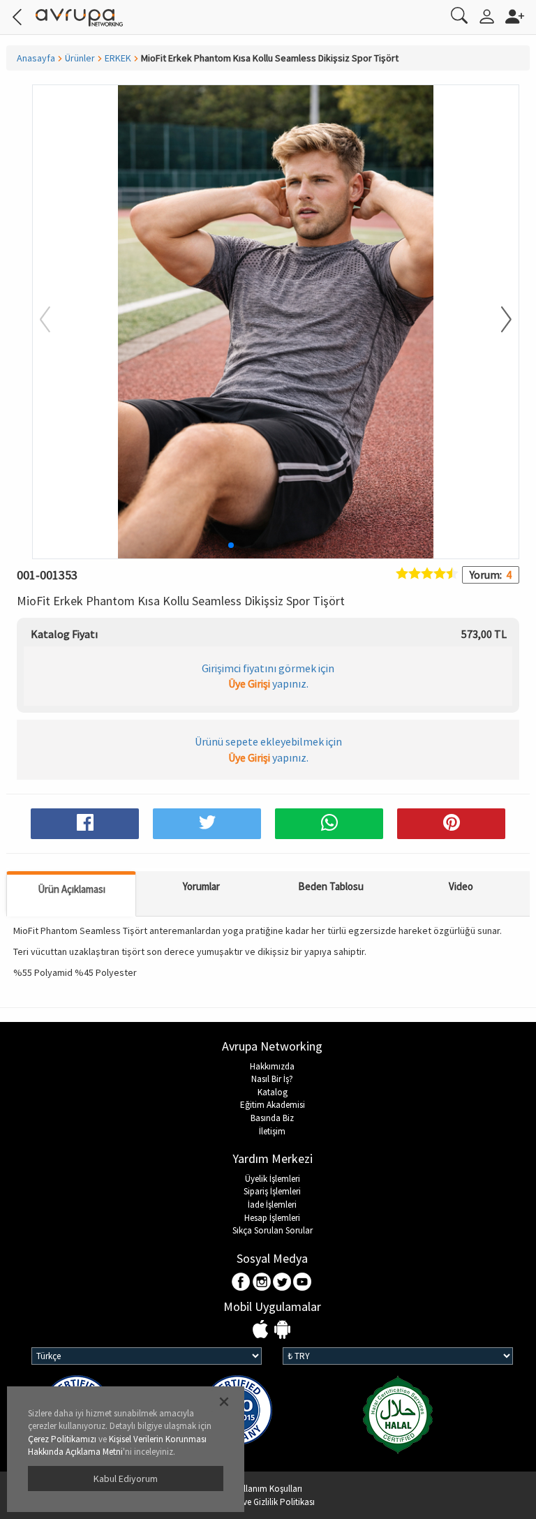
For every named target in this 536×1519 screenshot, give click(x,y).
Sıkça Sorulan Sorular (272, 1230)
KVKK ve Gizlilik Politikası (268, 1502)
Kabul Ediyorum (126, 1478)
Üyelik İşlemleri (272, 1179)
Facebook (242, 1283)
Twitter (282, 1283)
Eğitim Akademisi (272, 1105)
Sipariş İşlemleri (272, 1191)
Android (282, 1330)
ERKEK (118, 58)
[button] (498, 320)
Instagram (262, 1283)
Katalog (273, 1092)
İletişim (272, 1131)
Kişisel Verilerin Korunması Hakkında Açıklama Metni (117, 1445)
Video (461, 886)
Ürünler (80, 58)
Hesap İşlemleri (272, 1218)
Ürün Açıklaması (71, 889)
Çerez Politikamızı (62, 1439)
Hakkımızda (272, 1066)
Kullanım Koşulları (268, 1489)
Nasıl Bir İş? (272, 1079)
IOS (262, 1330)
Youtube (302, 1283)
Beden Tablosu (331, 886)
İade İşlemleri (272, 1204)
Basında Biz (272, 1118)
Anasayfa (36, 58)
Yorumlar (201, 886)
